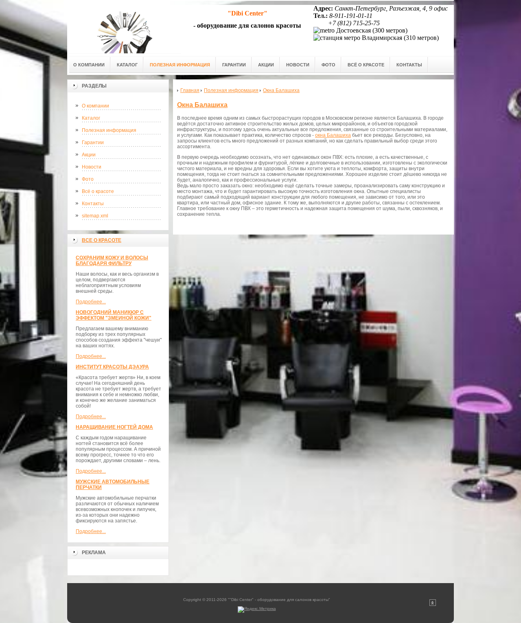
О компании (95, 106)
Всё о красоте (98, 191)
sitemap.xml (95, 216)
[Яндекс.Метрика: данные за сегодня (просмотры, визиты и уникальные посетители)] (257, 609)
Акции (89, 155)
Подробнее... (91, 302)
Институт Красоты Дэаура (112, 367)
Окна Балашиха (202, 104)
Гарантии (93, 142)
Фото (88, 179)
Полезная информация (109, 130)
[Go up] (432, 604)
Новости (91, 167)
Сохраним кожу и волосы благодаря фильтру (112, 260)
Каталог (91, 118)
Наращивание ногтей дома (114, 427)
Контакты (93, 203)
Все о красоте (101, 240)
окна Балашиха (333, 135)
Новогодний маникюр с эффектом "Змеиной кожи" (113, 315)
